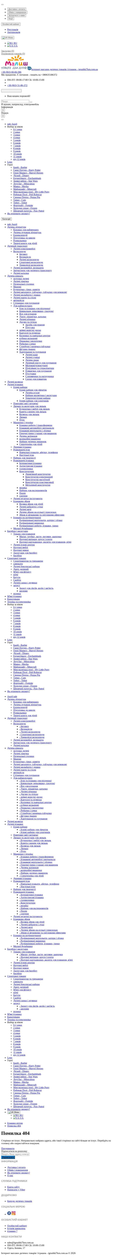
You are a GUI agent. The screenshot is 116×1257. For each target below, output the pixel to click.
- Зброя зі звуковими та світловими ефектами (42, 932)
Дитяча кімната (15, 276)
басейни (17, 555)
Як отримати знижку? (18, 213)
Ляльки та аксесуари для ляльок (29, 406)
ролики (17, 593)
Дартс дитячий (21, 569)
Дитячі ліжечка (21, 281)
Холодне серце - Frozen (25, 208)
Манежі (17, 286)
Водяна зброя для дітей (31, 504)
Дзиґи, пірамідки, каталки (32, 316)
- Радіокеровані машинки (32, 941)
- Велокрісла (25, 729)
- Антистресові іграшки (31, 897)
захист (16, 585)
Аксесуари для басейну (25, 553)
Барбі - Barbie (20, 167)
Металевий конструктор (37, 485)
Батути (16, 577)
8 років (17, 148)
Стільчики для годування (26, 303)
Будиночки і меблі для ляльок (34, 409)
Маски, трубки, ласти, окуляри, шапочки (40, 536)
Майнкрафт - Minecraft (24, 189)
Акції (10, 19)
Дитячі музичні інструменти (27, 498)
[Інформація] (2, 4)
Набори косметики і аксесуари (41, 395)
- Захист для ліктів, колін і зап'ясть (37, 1006)
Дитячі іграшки (15, 384)
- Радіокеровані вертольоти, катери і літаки (41, 938)
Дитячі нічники (27, 319)
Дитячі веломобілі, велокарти (28, 267)
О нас (10, 1175)
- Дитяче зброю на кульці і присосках (38, 930)
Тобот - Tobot (20, 202)
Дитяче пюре (32, 360)
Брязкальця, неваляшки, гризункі (36, 311)
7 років (17, 145)
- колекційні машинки (30, 870)
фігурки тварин (27, 349)
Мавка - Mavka (21, 186)
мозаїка (23, 487)
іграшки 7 (12, 1231)
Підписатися (8, 1157)
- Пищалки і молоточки (31, 808)
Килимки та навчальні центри (34, 335)
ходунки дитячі (21, 278)
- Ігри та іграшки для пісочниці (35, 780)
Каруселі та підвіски (29, 333)
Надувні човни (21, 550)
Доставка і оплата (16, 9)
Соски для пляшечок (36, 379)
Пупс (22, 419)
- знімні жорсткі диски (30, 797)
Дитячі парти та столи (24, 297)
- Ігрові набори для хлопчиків (34, 832)
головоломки (26, 468)
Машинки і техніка (23, 422)
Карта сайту (13, 1187)
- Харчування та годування (33, 818)
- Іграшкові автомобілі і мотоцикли (37, 859)
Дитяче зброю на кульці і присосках (37, 512)
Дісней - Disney (21, 175)
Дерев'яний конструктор (38, 474)
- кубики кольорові (29, 805)
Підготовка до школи (24, 238)
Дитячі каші (31, 354)
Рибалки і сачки (27, 343)
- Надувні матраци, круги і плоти (36, 957)
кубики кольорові (28, 338)
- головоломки (26, 900)
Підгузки (30, 327)
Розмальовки (20, 240)
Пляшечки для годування (38, 371)
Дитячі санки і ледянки (25, 582)
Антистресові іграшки (30, 466)
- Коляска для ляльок (30, 846)
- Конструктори (27, 903)
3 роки (16, 135)
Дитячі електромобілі (24, 248)
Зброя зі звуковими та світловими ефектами (41, 515)
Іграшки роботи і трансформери (35, 425)
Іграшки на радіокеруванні (27, 517)
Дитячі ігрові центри (24, 544)
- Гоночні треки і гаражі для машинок (38, 865)
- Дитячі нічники (28, 791)
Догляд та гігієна (28, 322)
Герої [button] (10, 164)
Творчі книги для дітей (25, 243)
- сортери (24, 913)
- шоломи (24, 1008)
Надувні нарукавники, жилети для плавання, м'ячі (45, 542)
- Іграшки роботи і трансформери (36, 856)
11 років (17, 156)
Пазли (22, 493)
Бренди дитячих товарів (19, 1201)
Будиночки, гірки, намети (26, 289)
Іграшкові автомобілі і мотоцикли (36, 428)
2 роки (16, 132)
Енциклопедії (20, 235)
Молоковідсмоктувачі (36, 365)
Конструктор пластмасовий (39, 482)
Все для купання (27, 314)
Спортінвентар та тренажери (28, 561)
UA (15, 46)
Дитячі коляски (15, 381)
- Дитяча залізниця (29, 867)
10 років (17, 154)
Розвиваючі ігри (21, 449)
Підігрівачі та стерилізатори (39, 368)
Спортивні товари (16, 558)
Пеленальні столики (23, 284)
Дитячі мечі (25, 509)
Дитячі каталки (21, 273)
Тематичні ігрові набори (37, 398)
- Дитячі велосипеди (29, 731)
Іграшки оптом (15, 1123)
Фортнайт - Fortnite (23, 205)
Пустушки (30, 373)
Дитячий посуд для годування (40, 362)
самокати (18, 563)
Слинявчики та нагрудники (39, 376)
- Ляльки (23, 848)
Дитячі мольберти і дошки (26, 295)
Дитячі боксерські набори (26, 566)
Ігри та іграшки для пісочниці (34, 308)
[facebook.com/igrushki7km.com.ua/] (9, 1214)
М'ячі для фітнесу (22, 572)
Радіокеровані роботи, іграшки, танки (38, 525)
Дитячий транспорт (17, 246)
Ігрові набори (20, 387)
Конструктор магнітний (37, 479)
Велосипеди (19, 251)
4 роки (16, 137)
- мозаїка (23, 905)
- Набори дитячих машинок (33, 873)
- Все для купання (28, 786)
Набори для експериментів (33, 490)
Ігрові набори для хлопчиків (34, 400)
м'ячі (15, 574)
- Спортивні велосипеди (31, 734)
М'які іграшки (14, 596)
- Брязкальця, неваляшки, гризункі (37, 783)
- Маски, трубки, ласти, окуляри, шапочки (41, 954)
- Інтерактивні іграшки (31, 894)
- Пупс (22, 851)
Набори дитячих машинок (32, 441)
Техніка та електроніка (19, 601)
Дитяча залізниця (28, 436)
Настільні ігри (26, 455)
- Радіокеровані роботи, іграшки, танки (39, 943)
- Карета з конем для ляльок (33, 843)
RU (15, 43)
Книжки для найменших (26, 229)
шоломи (23, 591)
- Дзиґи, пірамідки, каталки (33, 789)
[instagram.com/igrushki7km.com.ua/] (13, 1214)
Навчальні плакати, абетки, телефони (38, 452)
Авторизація (13, 32)
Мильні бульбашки (23, 528)
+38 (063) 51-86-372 (17, 85)
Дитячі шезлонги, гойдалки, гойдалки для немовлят (40, 292)
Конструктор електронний (39, 477)
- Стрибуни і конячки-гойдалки (35, 813)
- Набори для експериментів (33, 908)
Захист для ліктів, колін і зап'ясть (36, 588)
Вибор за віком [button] (15, 126)
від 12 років (19, 159)
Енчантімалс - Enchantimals (27, 178)
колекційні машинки (30, 439)
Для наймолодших (22, 305)
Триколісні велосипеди (31, 265)
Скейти (17, 580)
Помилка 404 (14, 1126)
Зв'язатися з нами (16, 15)
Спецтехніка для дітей (30, 444)
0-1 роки (17, 129)
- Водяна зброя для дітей (31, 922)
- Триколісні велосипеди (31, 737)
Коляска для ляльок (29, 414)
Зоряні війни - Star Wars (25, 181)
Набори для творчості (24, 458)
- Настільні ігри (27, 886)
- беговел (24, 726)
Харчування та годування (32, 352)
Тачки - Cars (19, 200)
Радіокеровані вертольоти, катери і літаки (40, 520)
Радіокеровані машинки (31, 523)
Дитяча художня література (27, 232)
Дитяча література (16, 227)
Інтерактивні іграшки (30, 463)
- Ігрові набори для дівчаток (33, 829)
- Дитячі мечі (26, 927)
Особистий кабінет (17, 1225)
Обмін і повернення (17, 12)
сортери (23, 496)
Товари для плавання (24, 534)
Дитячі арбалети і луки (31, 506)
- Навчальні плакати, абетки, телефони (39, 884)
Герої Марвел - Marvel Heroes (28, 173)
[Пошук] (31, 102)
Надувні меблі (20, 547)
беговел (23, 254)
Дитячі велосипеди (29, 259)
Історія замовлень (16, 1228)
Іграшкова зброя (21, 501)
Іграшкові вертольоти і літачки (35, 430)
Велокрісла (25, 257)
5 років (17, 140)
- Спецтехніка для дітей (31, 875)
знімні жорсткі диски (30, 330)
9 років (17, 151)
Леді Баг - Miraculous (24, 183)
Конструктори (26, 471)
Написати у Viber (16, 1189)
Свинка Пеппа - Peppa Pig (26, 197)
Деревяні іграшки (22, 447)
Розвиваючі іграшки (23, 460)
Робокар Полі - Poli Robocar (27, 194)
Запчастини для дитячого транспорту (32, 270)
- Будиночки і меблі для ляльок (35, 840)
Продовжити (7, 1148)
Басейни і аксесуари (17, 531)
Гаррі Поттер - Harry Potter (26, 170)
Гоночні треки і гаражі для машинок (38, 433)
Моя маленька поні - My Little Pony (31, 192)
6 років (17, 143)
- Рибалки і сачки (28, 810)
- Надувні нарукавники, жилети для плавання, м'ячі (46, 960)
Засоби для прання (35, 324)
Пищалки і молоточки (30, 341)
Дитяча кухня (32, 392)
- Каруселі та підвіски (30, 799)
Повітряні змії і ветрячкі (25, 403)
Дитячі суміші (32, 357)
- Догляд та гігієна (28, 794)
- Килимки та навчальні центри (35, 802)
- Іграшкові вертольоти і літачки (35, 862)
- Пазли (23, 911)
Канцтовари (13, 599)
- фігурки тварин (28, 816)
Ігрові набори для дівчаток (33, 390)
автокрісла (18, 300)
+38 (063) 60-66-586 (11, 72)
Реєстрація (12, 29)
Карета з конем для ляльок (32, 411)
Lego (9, 162)
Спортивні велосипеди (31, 262)
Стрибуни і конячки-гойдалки (34, 346)
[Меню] (2, 119)
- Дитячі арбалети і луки (31, 924)
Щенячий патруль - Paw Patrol (28, 211)
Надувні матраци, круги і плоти (35, 539)
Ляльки (23, 417)
